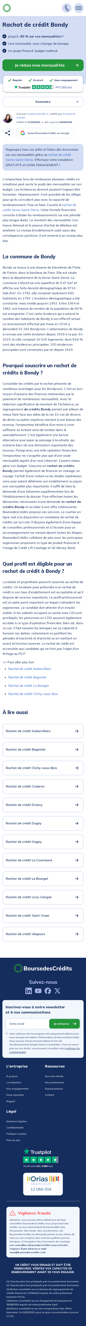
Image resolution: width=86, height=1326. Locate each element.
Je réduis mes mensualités (40, 65)
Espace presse (54, 1088)
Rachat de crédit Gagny (24, 842)
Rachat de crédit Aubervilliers (29, 669)
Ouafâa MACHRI (36, 113)
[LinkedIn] (28, 991)
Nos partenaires (54, 1082)
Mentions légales (16, 1121)
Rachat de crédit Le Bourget (28, 686)
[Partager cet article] (8, 133)
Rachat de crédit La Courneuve (29, 860)
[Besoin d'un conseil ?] (67, 8)
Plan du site (13, 1140)
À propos (11, 1076)
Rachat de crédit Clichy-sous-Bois (33, 694)
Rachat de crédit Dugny (24, 823)
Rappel (10, 1101)
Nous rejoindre (15, 1094)
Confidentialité (15, 1127)
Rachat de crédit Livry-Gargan (29, 897)
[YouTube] (38, 991)
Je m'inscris (61, 1024)
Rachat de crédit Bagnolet (27, 677)
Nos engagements (17, 1088)
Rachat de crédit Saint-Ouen (27, 915)
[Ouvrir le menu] (79, 8)
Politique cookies (16, 1133)
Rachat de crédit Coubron (25, 786)
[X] (57, 991)
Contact (49, 1094)
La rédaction (13, 1082)
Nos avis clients (54, 1076)
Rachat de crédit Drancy (24, 805)
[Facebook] (48, 991)
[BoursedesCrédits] (43, 968)
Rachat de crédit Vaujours (25, 934)
